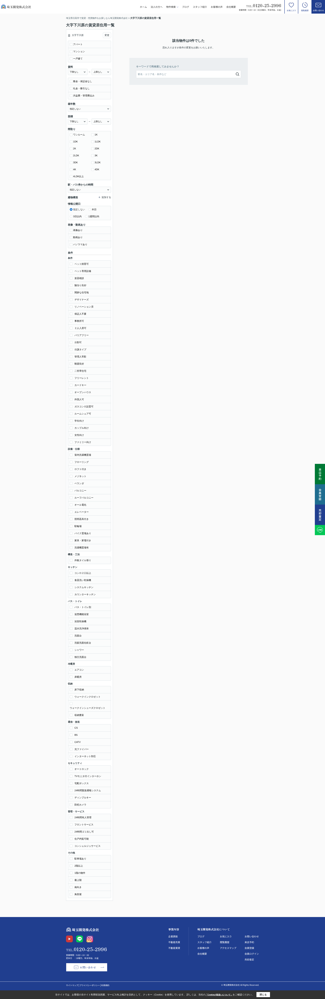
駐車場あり (80, 858)
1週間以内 (93, 216)
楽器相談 (79, 278)
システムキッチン (83, 587)
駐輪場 (78, 526)
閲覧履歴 (305, 10)
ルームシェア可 (82, 413)
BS (76, 735)
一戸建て (78, 58)
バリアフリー (81, 335)
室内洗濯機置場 (82, 455)
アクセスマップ (228, 948)
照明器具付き (81, 519)
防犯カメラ (80, 804)
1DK (75, 141)
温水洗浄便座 (81, 628)
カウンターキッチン (85, 594)
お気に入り (291, 10)
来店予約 (249, 942)
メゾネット (80, 476)
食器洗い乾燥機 (82, 580)
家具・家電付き (82, 540)
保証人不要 (80, 313)
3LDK (98, 162)
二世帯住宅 (80, 370)
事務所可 (79, 321)
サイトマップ (72, 985)
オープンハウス (82, 392)
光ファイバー (81, 749)
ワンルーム (79, 134)
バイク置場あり (82, 533)
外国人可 (79, 399)
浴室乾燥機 (80, 621)
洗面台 (78, 635)
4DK (97, 169)
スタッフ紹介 (200, 6)
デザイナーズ (81, 299)
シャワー (79, 650)
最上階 (78, 880)
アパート (78, 44)
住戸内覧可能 (81, 838)
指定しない (79, 209)
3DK (75, 162)
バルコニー (80, 490)
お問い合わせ (318, 10)
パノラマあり (80, 244)
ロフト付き (80, 469)
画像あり (78, 230)
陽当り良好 (80, 285)
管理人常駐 (80, 356)
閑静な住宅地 (81, 292)
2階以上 (78, 865)
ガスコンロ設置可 (83, 406)
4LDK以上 (78, 176)
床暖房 (78, 677)
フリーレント (81, 378)
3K (96, 155)
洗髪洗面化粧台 (82, 642)
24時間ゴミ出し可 (84, 831)
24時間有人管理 (82, 817)
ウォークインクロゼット (87, 696)
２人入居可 (80, 328)
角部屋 (78, 894)
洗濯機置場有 (81, 547)
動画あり (78, 237)
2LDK (76, 155)
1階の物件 (79, 873)
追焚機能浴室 (81, 614)
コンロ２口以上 (82, 573)
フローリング (81, 462)
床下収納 (79, 689)
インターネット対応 (85, 756)
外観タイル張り (82, 560)
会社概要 (231, 6)
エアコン (79, 669)
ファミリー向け (82, 442)
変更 (107, 35)
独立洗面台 (80, 657)
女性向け (79, 435)
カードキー (80, 385)
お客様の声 (217, 6)
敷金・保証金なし (82, 81)
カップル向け (81, 428)
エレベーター (81, 512)
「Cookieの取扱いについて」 (219, 995)
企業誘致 (173, 936)
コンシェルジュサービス (87, 846)
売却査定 (249, 959)
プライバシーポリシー (90, 985)
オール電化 (80, 504)
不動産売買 (174, 942)
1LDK (98, 141)
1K (96, 134)
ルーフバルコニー (83, 497)
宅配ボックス (81, 783)
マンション (79, 51)
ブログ (185, 6)
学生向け (79, 420)
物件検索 (171, 6)
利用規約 (105, 985)
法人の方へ (156, 6)
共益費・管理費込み (83, 95)
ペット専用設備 (82, 271)
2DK (97, 148)
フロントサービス (83, 824)
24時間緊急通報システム (87, 790)
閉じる (263, 994)
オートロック (81, 769)
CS (76, 727)
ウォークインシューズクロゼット (87, 708)
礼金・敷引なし (81, 88)
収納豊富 (79, 715)
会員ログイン (252, 953)
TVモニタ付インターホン (87, 776)
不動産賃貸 (174, 948)
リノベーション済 (83, 306)
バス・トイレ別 (82, 607)
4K (74, 169)
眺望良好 (79, 363)
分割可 (78, 342)
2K (74, 148)
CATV (77, 742)
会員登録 (249, 948)
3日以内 (77, 216)
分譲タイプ (80, 349)
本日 (94, 209)
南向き (78, 887)
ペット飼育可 (81, 264)
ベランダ (79, 483)
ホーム (143, 6)
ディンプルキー (82, 797)
